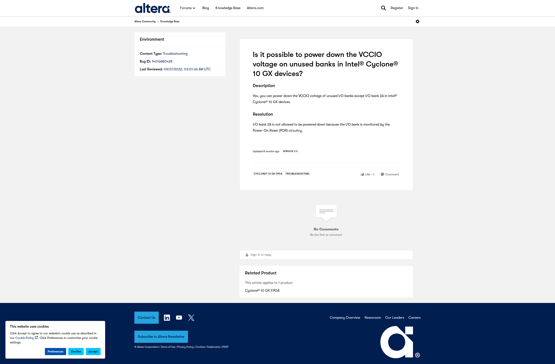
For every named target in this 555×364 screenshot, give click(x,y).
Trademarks (213, 346)
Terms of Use (168, 346)
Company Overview (345, 318)
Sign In (413, 8)
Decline (76, 351)
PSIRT (225, 346)
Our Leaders (394, 318)
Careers (414, 318)
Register (397, 8)
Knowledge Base (169, 21)
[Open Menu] (418, 21)
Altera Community (145, 21)
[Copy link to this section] (278, 86)
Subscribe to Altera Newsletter (161, 337)
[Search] (383, 8)
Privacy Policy (185, 346)
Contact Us (146, 318)
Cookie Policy (24, 338)
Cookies (200, 346)
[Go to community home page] (152, 8)
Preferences (55, 351)
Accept (93, 351)
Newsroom (373, 318)
